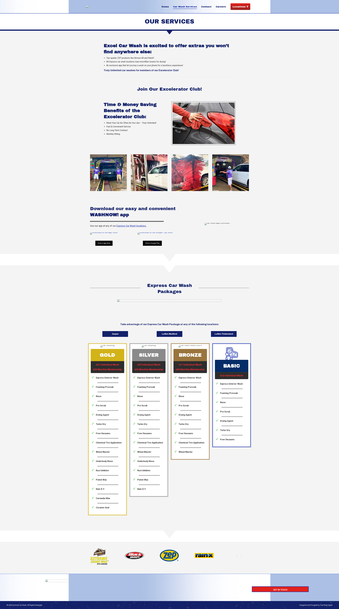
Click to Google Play (152, 243)
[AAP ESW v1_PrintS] (99, 555)
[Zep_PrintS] (169, 555)
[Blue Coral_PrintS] (239, 555)
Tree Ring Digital (326, 605)
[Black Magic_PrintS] (134, 555)
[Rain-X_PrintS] (204, 555)
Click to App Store (104, 243)
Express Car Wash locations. (131, 225)
